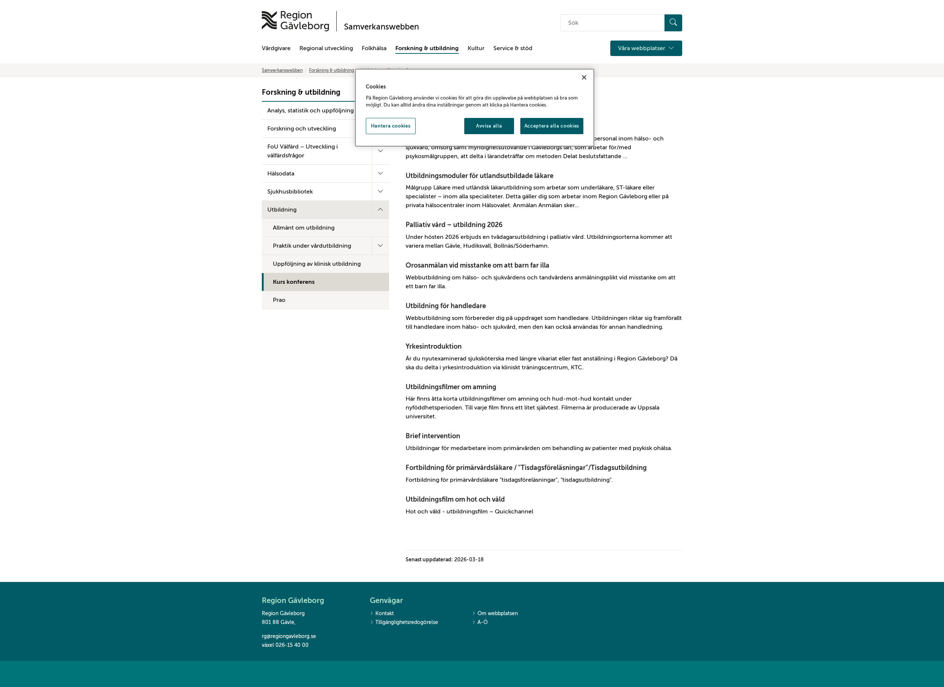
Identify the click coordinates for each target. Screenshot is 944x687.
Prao (279, 300)
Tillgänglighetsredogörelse (406, 622)
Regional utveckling (326, 48)
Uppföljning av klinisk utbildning (317, 264)
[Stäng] (584, 77)
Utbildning (281, 209)
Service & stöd (512, 48)
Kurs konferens (294, 282)
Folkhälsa (374, 48)
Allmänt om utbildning (303, 227)
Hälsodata (280, 173)
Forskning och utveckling (301, 128)
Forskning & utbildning (427, 48)
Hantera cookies (391, 126)
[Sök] (673, 22)
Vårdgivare (276, 48)
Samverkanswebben (282, 70)
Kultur (476, 48)
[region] (474, 108)
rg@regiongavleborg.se (289, 636)
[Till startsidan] (295, 21)
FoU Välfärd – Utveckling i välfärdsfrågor (302, 151)
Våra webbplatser (642, 48)
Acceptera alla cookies (551, 126)
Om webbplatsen (498, 613)
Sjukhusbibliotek (290, 191)
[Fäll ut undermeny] (380, 151)
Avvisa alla (489, 126)
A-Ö (482, 622)
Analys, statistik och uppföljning (310, 110)
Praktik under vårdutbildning (312, 246)
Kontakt (384, 613)
